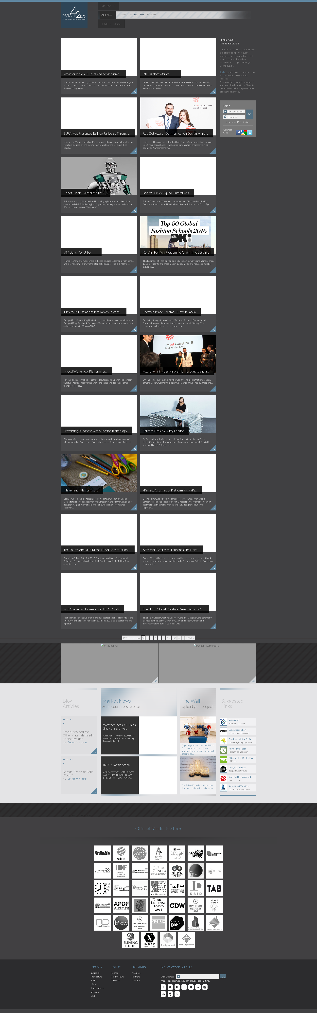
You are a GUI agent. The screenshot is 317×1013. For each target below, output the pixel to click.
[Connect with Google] (244, 132)
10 (168, 637)
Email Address (168, 976)
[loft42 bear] (109, 663)
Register (224, 72)
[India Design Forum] (121, 871)
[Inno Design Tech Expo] (140, 905)
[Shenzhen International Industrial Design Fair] (158, 923)
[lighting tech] (121, 888)
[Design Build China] (177, 871)
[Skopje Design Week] (102, 888)
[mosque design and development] (214, 871)
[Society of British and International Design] (196, 888)
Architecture (96, 976)
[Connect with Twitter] (249, 132)
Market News (117, 976)
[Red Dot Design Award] (121, 853)
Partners (136, 976)
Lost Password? (231, 122)
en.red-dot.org (240, 778)
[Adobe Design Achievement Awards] (158, 853)
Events (114, 973)
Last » (190, 637)
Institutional (111, 23)
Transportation (97, 988)
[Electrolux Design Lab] (177, 853)
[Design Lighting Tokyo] (158, 905)
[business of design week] (121, 923)
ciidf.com (241, 759)
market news (137, 14)
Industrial (95, 973)
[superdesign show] (102, 853)
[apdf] (121, 905)
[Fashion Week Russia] (140, 923)
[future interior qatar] (207, 663)
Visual (94, 984)
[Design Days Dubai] (177, 923)
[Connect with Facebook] (238, 132)
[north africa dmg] (149, 940)
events (124, 14)
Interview (95, 992)
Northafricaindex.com (238, 750)
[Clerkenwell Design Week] (177, 905)
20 (174, 637)
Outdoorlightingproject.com (241, 741)
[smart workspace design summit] (130, 940)
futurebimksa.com (237, 722)
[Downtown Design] (214, 853)
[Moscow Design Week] (140, 853)
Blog (93, 995)
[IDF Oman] (158, 888)
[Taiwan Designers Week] (177, 888)
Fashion (94, 980)
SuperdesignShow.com (239, 731)
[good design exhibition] (196, 871)
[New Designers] (102, 923)
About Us (136, 973)
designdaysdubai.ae (238, 769)
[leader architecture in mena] (186, 940)
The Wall (115, 980)
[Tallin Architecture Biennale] (214, 888)
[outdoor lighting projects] (140, 888)
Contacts (136, 980)
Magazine (108, 5)
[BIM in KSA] (102, 871)
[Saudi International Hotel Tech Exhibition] (196, 923)
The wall (151, 14)
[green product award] (168, 940)
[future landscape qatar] (102, 905)
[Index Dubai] (158, 871)
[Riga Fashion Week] (196, 853)
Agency (106, 14)
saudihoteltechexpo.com (239, 788)
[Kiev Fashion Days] (196, 905)
